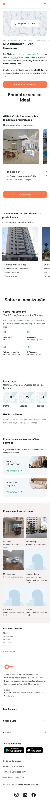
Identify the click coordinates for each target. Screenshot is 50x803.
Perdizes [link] (6, 639)
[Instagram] (16, 795)
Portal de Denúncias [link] (12, 761)
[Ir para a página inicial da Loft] (6, 4)
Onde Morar (15, 40)
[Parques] (43, 397)
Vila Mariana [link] (8, 636)
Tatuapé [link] (6, 646)
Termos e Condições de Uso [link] (15, 772)
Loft (5, 40)
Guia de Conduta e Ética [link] (13, 777)
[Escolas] (27, 397)
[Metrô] (11, 397)
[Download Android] (14, 750)
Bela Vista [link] (7, 643)
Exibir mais (8, 651)
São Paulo (28, 40)
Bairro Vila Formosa (35, 54)
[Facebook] (33, 795)
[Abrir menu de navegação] (45, 4)
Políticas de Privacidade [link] (13, 766)
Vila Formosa (41, 40)
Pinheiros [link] (6, 633)
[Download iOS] (34, 750)
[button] (10, 397)
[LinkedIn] (25, 795)
